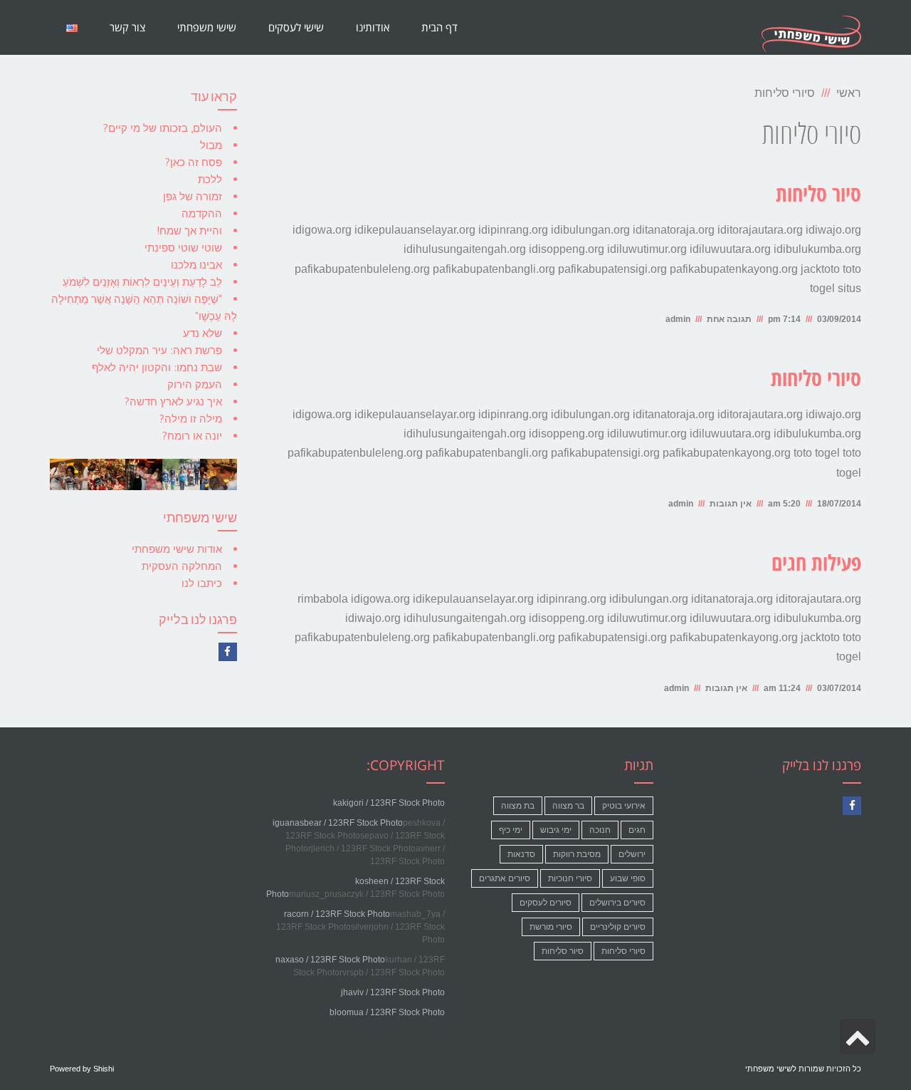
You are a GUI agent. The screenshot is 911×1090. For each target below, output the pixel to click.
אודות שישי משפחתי (177, 549)
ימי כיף (510, 830)
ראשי (848, 93)
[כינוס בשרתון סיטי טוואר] (218, 474)
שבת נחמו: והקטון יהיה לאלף (157, 367)
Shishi (103, 1068)
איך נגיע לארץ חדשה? (173, 401)
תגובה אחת (729, 319)
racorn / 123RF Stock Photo (337, 914)
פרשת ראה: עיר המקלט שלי (159, 350)
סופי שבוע (628, 878)
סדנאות (521, 854)
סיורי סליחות (816, 379)
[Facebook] (227, 652)
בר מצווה (568, 806)
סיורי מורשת (551, 927)
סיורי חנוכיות (570, 878)
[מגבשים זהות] (69, 474)
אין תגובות (731, 504)
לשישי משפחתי (770, 1068)
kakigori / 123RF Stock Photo (389, 803)
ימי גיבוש (556, 830)
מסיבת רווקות (577, 854)
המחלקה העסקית (182, 566)
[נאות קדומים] (181, 474)
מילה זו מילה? (190, 418)
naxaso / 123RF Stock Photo (330, 960)
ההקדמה (201, 213)
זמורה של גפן (192, 196)
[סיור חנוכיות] (143, 474)
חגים (637, 830)
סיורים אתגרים (504, 878)
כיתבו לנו (201, 583)
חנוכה (600, 830)
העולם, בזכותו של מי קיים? (162, 128)
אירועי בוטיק (624, 806)
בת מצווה (518, 806)
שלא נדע (202, 333)
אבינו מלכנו (196, 264)
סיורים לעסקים (546, 903)
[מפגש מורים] (106, 474)
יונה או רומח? (192, 435)
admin (677, 319)
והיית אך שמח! (189, 230)
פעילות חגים (816, 564)
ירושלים (632, 854)
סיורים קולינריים (618, 927)
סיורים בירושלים (617, 903)
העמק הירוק (194, 384)
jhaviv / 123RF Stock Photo (393, 992)
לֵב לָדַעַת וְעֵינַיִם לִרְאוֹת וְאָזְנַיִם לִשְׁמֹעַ (142, 282)
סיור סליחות (818, 195)
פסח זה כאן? (193, 162)
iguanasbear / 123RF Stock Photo (338, 823)
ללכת (210, 179)
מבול (211, 145)
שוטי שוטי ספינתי (183, 247)
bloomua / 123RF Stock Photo (387, 1012)
